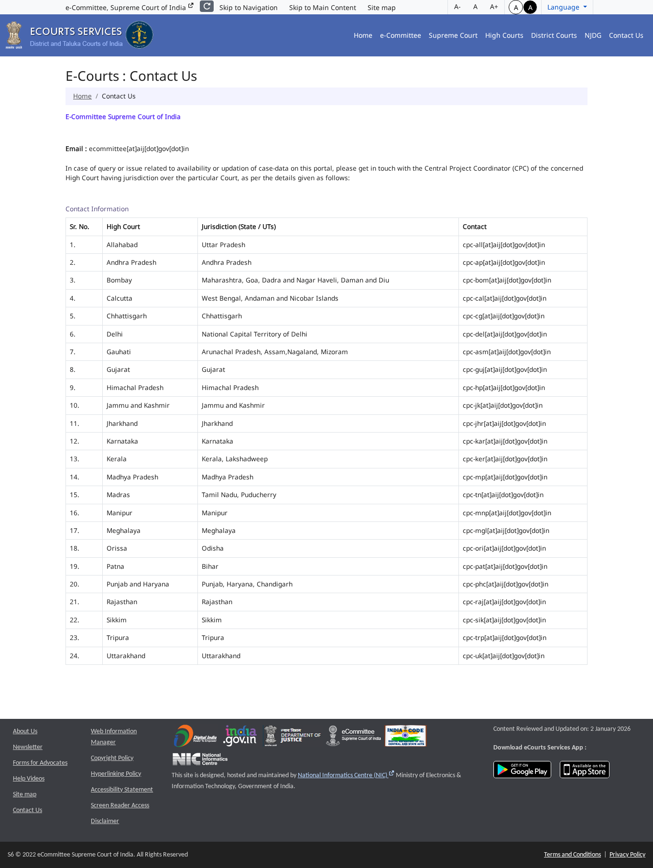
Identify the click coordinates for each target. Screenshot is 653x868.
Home (363, 35)
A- (457, 6)
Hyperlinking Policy (116, 774)
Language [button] (564, 6)
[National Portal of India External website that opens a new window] (240, 738)
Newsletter (28, 747)
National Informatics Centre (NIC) (346, 775)
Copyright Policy (112, 758)
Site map (382, 7)
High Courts (504, 35)
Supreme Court (453, 35)
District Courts (554, 35)
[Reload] (207, 6)
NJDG (593, 35)
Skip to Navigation (248, 7)
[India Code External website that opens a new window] (405, 738)
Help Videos (28, 779)
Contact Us (626, 35)
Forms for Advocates (40, 763)
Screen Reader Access (120, 806)
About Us (25, 731)
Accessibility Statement (122, 790)
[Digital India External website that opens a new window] (195, 738)
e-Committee (400, 35)
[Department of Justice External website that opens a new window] (293, 738)
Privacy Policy (627, 855)
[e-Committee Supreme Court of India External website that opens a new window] (353, 738)
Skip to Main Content (322, 7)
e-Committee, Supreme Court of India (126, 7)
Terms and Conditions (572, 855)
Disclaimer (105, 821)
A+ (494, 6)
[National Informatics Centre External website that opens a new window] (200, 761)
